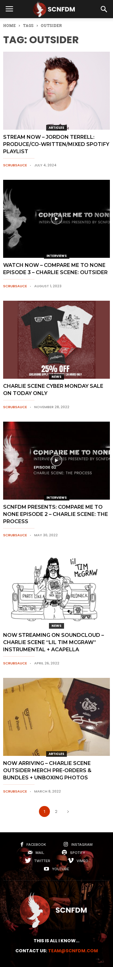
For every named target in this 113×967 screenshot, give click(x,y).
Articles (56, 127)
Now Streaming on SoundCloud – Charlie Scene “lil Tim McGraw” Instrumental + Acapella (53, 642)
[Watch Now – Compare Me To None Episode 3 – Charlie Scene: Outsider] (56, 219)
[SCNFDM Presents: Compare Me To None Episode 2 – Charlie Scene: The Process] (56, 461)
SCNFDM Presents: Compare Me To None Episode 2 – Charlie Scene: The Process (55, 514)
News (56, 376)
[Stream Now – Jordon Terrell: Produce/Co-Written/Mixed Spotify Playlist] (56, 91)
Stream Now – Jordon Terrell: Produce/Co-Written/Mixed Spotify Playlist (56, 144)
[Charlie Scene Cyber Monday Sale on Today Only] (56, 340)
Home (9, 25)
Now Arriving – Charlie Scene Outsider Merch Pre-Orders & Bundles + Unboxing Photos (47, 770)
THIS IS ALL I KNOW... (56, 941)
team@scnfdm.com (73, 951)
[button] (104, 9)
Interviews (56, 255)
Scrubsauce (15, 165)
